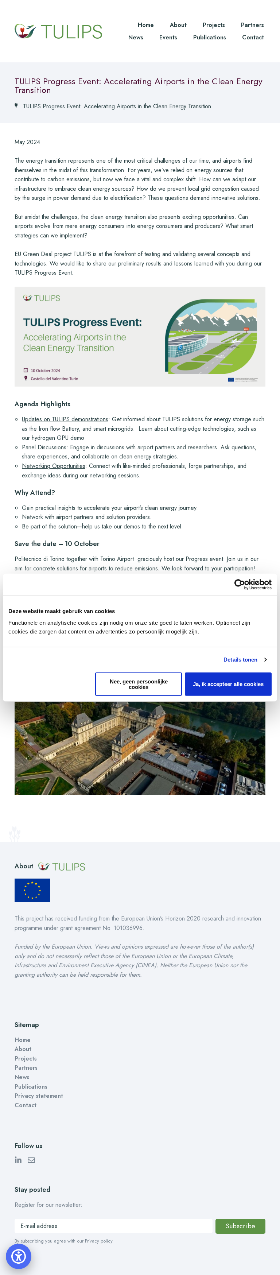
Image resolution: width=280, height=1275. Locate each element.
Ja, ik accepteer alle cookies (228, 684)
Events (168, 37)
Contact (253, 37)
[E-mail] (31, 1161)
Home (146, 25)
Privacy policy (99, 1240)
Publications (209, 37)
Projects (214, 25)
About (178, 25)
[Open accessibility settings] (18, 1256)
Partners (252, 25)
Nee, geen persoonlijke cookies (139, 684)
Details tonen (240, 659)
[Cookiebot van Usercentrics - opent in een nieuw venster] (240, 584)
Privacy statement (39, 1096)
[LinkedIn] (18, 1161)
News (135, 37)
